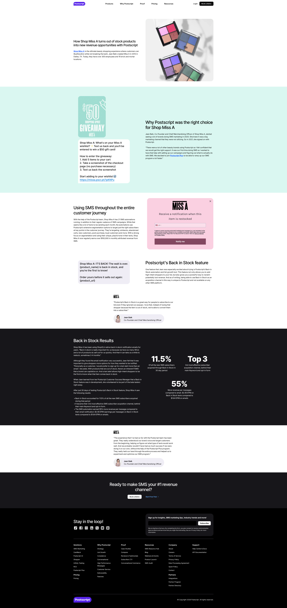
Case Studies (126, 549)
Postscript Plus (176, 155)
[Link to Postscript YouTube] (102, 528)
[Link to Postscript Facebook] (81, 528)
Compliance (101, 556)
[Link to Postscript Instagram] (86, 528)
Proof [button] (142, 4)
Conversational (102, 559)
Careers (171, 552)
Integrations (173, 578)
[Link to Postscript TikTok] (76, 528)
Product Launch (151, 559)
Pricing (76, 578)
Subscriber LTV (126, 559)
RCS (75, 567)
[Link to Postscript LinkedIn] (92, 528)
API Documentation (199, 552)
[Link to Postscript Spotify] (108, 528)
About (171, 549)
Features (100, 576)
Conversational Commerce (130, 563)
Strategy (100, 549)
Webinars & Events (152, 556)
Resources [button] (168, 4)
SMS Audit (149, 563)
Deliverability (102, 573)
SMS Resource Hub (152, 549)
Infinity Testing (79, 563)
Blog (146, 552)
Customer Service (103, 569)
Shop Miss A (79, 51)
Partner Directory (175, 585)
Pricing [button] (154, 4)
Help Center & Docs (199, 549)
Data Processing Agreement (179, 563)
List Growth (101, 552)
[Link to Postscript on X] (97, 528)
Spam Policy (173, 567)
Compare (124, 552)
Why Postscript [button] (126, 4)
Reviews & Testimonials (129, 556)
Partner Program (175, 582)
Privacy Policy (174, 559)
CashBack (77, 552)
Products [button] (109, 4)
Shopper (77, 559)
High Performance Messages (104, 564)
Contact (171, 570)
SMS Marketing (79, 549)
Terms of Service (175, 556)
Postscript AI (78, 556)
